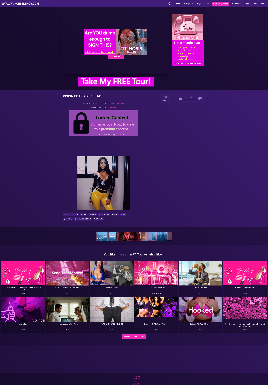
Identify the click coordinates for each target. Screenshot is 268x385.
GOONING (93, 215)
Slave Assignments (220, 4)
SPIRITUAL (99, 219)
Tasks (136, 381)
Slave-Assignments (72, 215)
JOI (124, 215)
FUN (84, 215)
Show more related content (134, 336)
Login (247, 4)
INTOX (116, 215)
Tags (199, 4)
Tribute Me (136, 376)
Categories (188, 4)
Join (255, 4)
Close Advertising (115, 57)
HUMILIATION (105, 215)
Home (178, 4)
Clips (207, 4)
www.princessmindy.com (20, 3)
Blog (262, 4)
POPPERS (68, 219)
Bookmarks (236, 4)
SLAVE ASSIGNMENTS (83, 219)
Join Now (120, 103)
